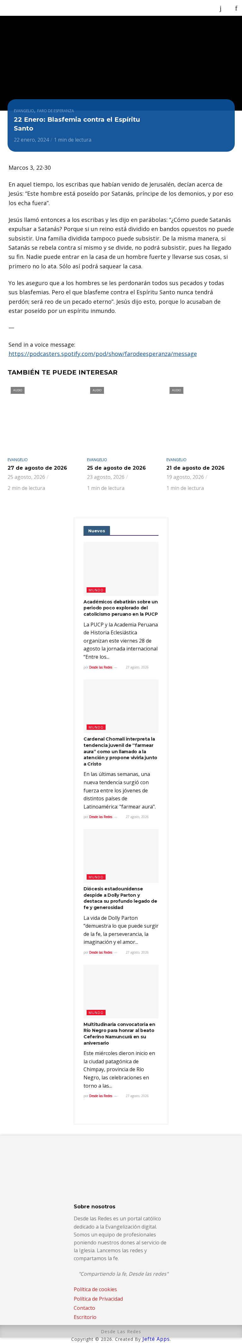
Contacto (84, 1307)
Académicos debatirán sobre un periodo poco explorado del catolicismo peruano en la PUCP (121, 608)
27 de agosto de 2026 (37, 468)
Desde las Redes (100, 667)
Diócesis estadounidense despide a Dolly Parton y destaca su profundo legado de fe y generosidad (120, 898)
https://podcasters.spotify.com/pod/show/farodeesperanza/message (103, 353)
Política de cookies (95, 1289)
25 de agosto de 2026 (116, 468)
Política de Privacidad (98, 1298)
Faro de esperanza (55, 110)
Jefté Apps (156, 1338)
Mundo (96, 590)
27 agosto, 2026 (137, 667)
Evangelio (24, 110)
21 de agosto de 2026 (195, 468)
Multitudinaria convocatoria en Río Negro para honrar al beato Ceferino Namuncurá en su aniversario (119, 1034)
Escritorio (85, 1317)
